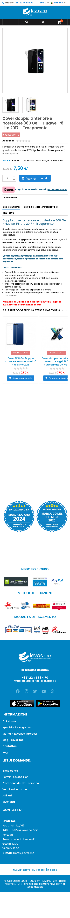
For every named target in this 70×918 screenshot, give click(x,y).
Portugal (7, 835)
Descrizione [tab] (11, 207)
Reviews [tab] (8, 213)
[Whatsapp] (52, 691)
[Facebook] (18, 691)
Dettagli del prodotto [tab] (40, 207)
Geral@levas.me (23, 853)
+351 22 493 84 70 (23, 2)
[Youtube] (44, 691)
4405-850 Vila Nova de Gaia (20, 830)
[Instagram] (26, 691)
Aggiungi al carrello (35, 178)
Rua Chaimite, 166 (13, 825)
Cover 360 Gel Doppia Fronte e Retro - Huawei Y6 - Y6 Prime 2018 (20, 361)
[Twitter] (35, 691)
